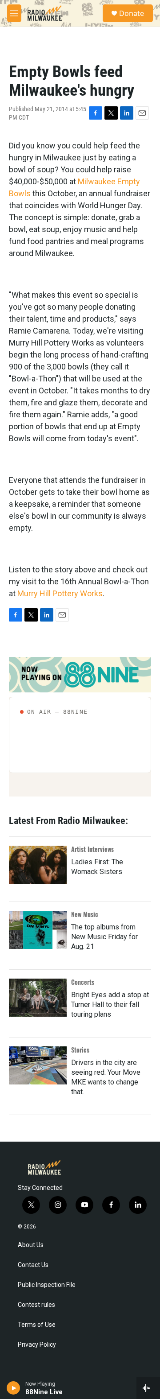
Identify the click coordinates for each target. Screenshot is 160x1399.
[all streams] (148, 1388)
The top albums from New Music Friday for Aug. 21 (104, 937)
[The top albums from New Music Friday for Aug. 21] (38, 930)
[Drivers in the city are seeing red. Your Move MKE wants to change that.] (38, 1065)
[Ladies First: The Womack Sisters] (38, 865)
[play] (13, 1387)
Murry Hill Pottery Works (60, 593)
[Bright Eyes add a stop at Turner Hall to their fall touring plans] (38, 998)
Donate (131, 13)
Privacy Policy (37, 1344)
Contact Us (33, 1265)
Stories (80, 1049)
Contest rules (36, 1305)
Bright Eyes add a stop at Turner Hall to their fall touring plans (110, 1004)
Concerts (82, 982)
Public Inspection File (47, 1285)
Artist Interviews (92, 849)
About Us (31, 1245)
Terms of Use (37, 1324)
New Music (84, 914)
